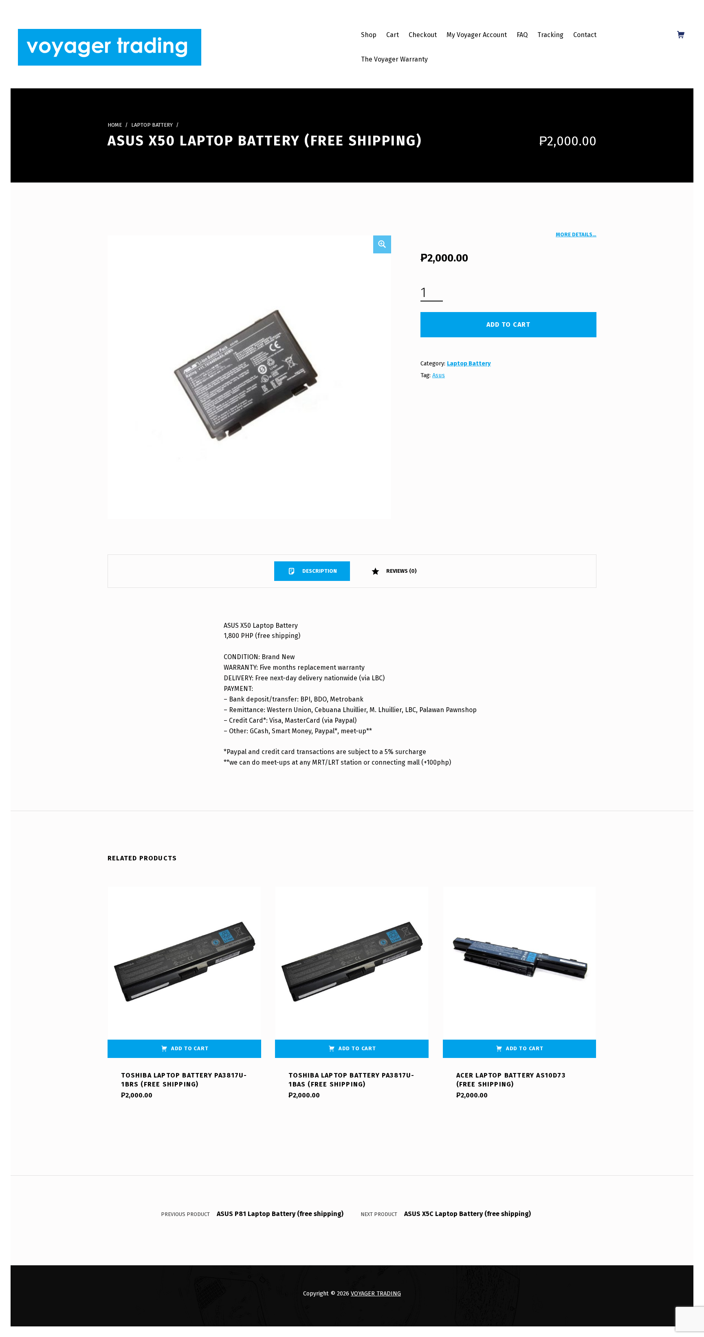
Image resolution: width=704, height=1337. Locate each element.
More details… (576, 234)
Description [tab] (319, 571)
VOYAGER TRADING (376, 1293)
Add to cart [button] (190, 1048)
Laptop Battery (152, 125)
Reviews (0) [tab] (401, 571)
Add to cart (508, 324)
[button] (382, 244)
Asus (438, 375)
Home (115, 125)
